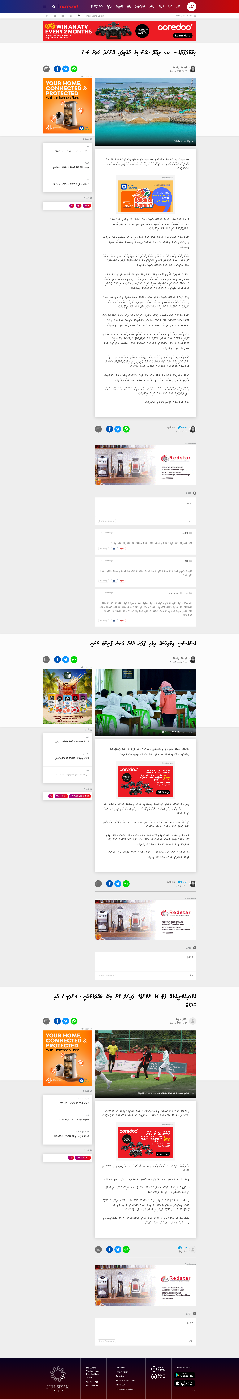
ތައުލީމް (109, 7)
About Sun (120, 1385)
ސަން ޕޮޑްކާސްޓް (96, 7)
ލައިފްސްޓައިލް (140, 7)
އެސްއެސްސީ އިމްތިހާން (61, 796)
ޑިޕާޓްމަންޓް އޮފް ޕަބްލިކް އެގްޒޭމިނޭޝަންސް (80, 796)
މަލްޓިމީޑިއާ (119, 7)
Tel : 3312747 (92, 1382)
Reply (103, 548)
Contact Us (120, 1368)
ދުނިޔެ (170, 7)
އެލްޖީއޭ (78, 205)
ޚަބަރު (72, 205)
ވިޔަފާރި (151, 7)
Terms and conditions (125, 1380)
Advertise (120, 1376)
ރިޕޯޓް (129, 7)
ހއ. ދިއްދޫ (86, 205)
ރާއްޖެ (178, 7)
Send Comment (106, 521)
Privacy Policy (122, 1372)
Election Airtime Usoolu (126, 1389)
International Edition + (95, 16)
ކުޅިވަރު (161, 7)
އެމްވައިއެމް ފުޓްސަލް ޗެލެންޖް (82, 1157)
